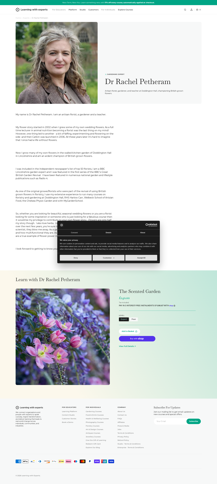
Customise (107, 258)
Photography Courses (95, 422)
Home (18, 18)
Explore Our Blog (93, 447)
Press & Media (123, 426)
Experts (26, 18)
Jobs (119, 429)
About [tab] (142, 233)
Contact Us (122, 415)
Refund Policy (123, 440)
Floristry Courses (92, 426)
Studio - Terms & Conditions (129, 444)
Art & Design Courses (94, 429)
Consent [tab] (74, 233)
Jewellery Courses (93, 437)
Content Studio (68, 415)
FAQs (120, 419)
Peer (135, 319)
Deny (76, 258)
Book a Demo (67, 422)
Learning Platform (69, 411)
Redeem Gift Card (93, 444)
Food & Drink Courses (95, 415)
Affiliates (121, 422)
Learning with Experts (31, 476)
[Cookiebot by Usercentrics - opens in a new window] (147, 225)
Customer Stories (69, 419)
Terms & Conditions (126, 433)
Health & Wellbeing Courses (97, 419)
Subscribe (193, 421)
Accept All (141, 258)
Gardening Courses (94, 411)
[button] (185, 9)
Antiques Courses (93, 433)
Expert (125, 319)
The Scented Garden (140, 291)
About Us (121, 411)
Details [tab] (108, 233)
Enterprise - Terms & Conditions (131, 447)
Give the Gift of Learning (96, 440)
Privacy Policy (123, 437)
